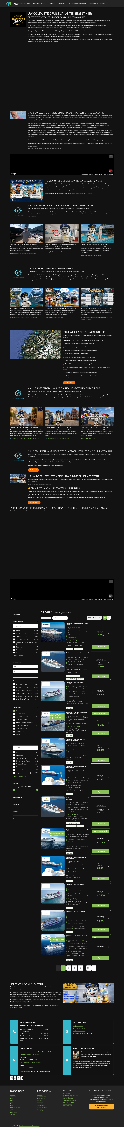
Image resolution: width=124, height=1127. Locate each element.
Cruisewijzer (51, 3)
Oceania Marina (40, 1103)
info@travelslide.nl (78, 1026)
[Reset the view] (111, 171)
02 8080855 (44, 1036)
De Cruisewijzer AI (67, 1093)
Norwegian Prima (41, 1105)
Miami (11, 1098)
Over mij (102, 3)
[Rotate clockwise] (112, 171)
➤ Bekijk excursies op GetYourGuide (101, 1106)
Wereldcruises (61, 3)
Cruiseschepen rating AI (68, 1097)
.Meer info (89, 1067)
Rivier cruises (92, 3)
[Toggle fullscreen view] (111, 156)
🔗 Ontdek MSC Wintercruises (89, 438)
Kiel (68, 27)
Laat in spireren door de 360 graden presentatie (23, 253)
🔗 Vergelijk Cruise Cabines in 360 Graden (56, 252)
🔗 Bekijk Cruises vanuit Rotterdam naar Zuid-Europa (24, 438)
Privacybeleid (35, 1126)
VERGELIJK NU (33, 470)
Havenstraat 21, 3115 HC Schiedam (30, 1054)
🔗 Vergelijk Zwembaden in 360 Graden (91, 255)
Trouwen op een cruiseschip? (70, 1100)
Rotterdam (12, 1095)
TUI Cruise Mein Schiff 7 (42, 1107)
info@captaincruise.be (79, 1031)
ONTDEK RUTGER (34, 502)
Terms (104, 174)
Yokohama (13, 1114)
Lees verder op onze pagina (84, 193)
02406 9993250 (43, 1038)
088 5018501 (44, 1034)
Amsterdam (48, 27)
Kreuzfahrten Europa (39, 3)
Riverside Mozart (41, 1098)
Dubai (11, 1102)
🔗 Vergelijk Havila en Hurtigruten (54, 317)
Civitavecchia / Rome (15, 1107)
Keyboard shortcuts (84, 174)
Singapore (12, 1111)
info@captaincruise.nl (79, 1028)
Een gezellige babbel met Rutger (70, 1095)
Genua (11, 1105)
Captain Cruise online (24, 3)
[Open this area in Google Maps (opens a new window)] (13, 174)
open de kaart (69, 383)
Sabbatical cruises (67, 1105)
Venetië (12, 1109)
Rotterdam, (42, 27)
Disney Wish (40, 1109)
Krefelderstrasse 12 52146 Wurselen (30, 1062)
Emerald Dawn (40, 1102)
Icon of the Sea (40, 1111)
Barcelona (12, 1103)
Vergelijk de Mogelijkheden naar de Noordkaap (24, 317)
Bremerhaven (56, 27)
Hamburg (62, 27)
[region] (62, 164)
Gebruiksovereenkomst (25, 1126)
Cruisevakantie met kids (68, 1102)
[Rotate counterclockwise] (109, 171)
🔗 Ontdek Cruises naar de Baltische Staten (57, 438)
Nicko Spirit (39, 1100)
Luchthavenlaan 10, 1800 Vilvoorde (30, 1068)
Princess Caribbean (41, 1096)
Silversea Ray (40, 1095)
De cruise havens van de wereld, (77, 3)
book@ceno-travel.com (79, 1033)
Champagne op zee (67, 1104)
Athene (12, 1100)
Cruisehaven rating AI (68, 1098)
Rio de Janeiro (13, 1112)
